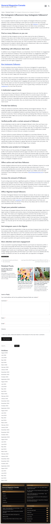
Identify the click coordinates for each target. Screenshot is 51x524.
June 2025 (3, 386)
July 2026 (3, 355)
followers (35, 24)
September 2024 (5, 408)
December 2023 (5, 430)
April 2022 (3, 478)
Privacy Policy (5, 498)
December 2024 (5, 401)
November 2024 (5, 403)
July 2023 (3, 442)
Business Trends (5, 256)
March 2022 (4, 480)
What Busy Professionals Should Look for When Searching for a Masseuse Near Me (37, 497)
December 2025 (5, 372)
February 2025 (4, 396)
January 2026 (4, 369)
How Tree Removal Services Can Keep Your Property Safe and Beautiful (41, 283)
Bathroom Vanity (5, 516)
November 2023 (5, 432)
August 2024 (4, 410)
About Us (4, 493)
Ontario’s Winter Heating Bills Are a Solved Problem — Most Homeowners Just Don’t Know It (37, 494)
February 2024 (4, 425)
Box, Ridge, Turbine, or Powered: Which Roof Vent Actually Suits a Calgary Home (37, 491)
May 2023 (3, 446)
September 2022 (5, 466)
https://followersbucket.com (35, 172)
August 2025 (4, 381)
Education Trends (30, 518)
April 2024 (3, 420)
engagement (4, 86)
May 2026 (3, 360)
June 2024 (3, 415)
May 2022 (3, 475)
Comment (4, 300)
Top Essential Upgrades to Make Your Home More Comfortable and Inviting (13, 512)
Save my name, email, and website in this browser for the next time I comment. (24, 334)
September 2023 (5, 437)
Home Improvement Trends (31, 510)
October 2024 (4, 405)
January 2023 (4, 456)
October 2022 (4, 463)
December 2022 (5, 458)
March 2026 (4, 365)
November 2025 (5, 374)
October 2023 (4, 434)
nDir (10, 17)
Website (3, 329)
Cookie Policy (5, 502)
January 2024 (4, 427)
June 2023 (3, 444)
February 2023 (4, 454)
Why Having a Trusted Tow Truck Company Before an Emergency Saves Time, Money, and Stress (37, 500)
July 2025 (3, 384)
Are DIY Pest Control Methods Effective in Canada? (6, 270)
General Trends (29, 516)
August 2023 (4, 439)
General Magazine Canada (13, 5)
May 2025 (3, 389)
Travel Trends (29, 520)
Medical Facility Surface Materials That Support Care (11, 514)
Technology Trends (30, 514)
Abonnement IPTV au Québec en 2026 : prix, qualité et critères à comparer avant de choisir (37, 488)
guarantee (18, 200)
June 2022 (3, 473)
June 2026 (4, 357)
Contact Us (4, 495)
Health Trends (29, 512)
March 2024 (4, 422)
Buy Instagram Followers (10, 64)
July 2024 (3, 413)
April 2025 (3, 391)
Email (3, 323)
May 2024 (3, 417)
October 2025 (4, 377)
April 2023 (3, 449)
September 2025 (5, 379)
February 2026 (4, 367)
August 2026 (4, 353)
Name (3, 318)
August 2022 (4, 468)
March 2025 (4, 393)
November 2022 (5, 461)
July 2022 (3, 470)
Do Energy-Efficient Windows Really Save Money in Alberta (12, 518)
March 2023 (4, 451)
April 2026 (3, 362)
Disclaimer (4, 500)
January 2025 (4, 398)
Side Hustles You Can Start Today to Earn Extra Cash (25, 282)
